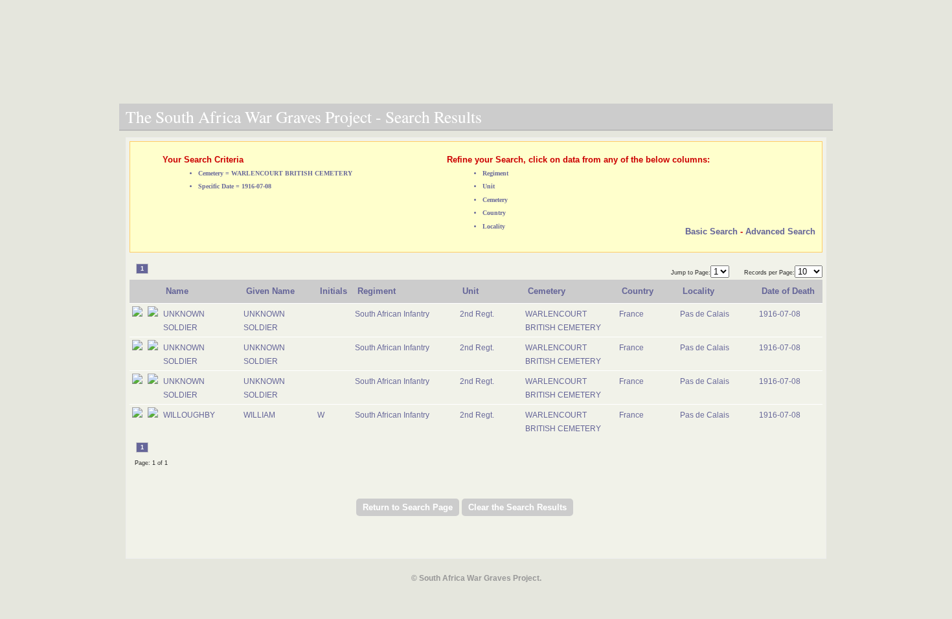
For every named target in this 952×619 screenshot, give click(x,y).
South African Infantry (392, 314)
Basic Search (711, 231)
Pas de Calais (704, 314)
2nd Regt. (477, 314)
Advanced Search (780, 231)
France (631, 314)
